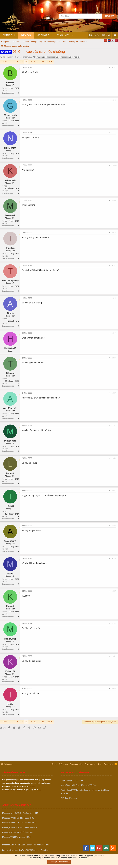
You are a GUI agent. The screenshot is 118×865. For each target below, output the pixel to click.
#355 (114, 526)
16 (17, 62)
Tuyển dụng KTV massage (72, 780)
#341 (114, 67)
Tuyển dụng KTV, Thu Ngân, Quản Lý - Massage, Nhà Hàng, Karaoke (85, 791)
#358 (114, 624)
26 (43, 62)
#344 (114, 165)
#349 (114, 333)
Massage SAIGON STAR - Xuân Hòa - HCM (19, 827)
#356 (114, 558)
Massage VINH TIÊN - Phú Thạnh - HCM (18, 818)
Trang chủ (9, 35)
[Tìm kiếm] (115, 35)
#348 (114, 298)
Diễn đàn (26, 35)
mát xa (76, 57)
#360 (114, 689)
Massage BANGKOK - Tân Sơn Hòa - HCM (19, 823)
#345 (114, 200)
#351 (114, 393)
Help (100, 764)
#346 (114, 233)
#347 (114, 265)
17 (22, 62)
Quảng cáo (63, 764)
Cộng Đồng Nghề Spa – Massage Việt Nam (79, 785)
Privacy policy (90, 764)
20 (35, 62)
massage (41, 57)
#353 (114, 458)
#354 (114, 491)
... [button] (13, 62)
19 (30, 62)
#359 (114, 656)
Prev (4, 62)
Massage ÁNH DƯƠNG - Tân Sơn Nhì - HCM (20, 813)
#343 (114, 133)
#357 (114, 591)
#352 (114, 426)
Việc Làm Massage (69, 798)
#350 (114, 358)
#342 (114, 100)
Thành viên (63, 35)
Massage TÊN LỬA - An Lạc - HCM (16, 837)
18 (26, 62)
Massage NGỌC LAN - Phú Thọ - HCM (17, 832)
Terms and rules (76, 764)
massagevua (66, 57)
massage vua (52, 57)
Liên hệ (54, 764)
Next (48, 62)
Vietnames (7, 764)
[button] (51, 35)
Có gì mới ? (43, 35)
